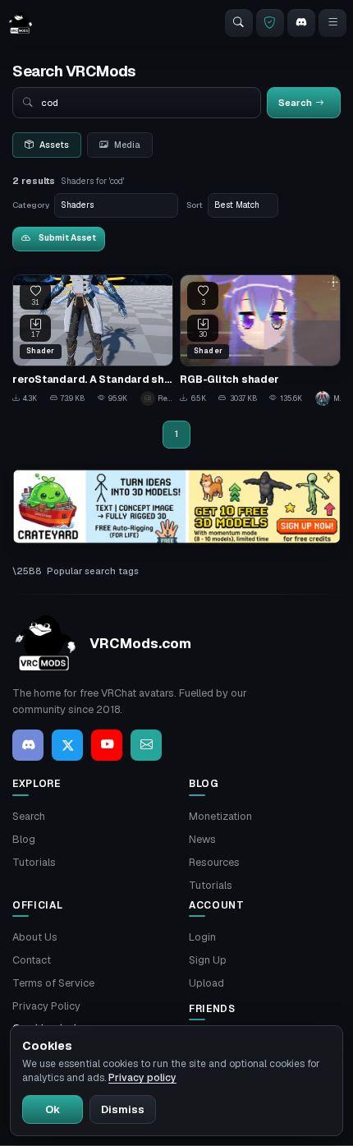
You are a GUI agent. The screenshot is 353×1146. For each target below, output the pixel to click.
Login (202, 937)
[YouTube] (106, 745)
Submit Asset (67, 237)
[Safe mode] (270, 23)
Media (127, 144)
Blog (23, 839)
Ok (52, 1109)
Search (28, 816)
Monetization (220, 816)
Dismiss (122, 1109)
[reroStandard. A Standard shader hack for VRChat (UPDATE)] (92, 339)
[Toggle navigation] (332, 23)
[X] (67, 745)
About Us (34, 937)
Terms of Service (53, 983)
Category (30, 205)
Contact (31, 960)
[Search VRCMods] (239, 23)
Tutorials (34, 862)
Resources (214, 862)
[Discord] (301, 23)
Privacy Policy (46, 1006)
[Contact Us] (146, 745)
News (202, 839)
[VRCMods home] (20, 23)
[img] (176, 506)
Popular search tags (93, 571)
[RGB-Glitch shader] (260, 339)
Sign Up (208, 960)
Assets (54, 144)
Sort (194, 205)
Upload (206, 983)
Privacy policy (142, 1077)
